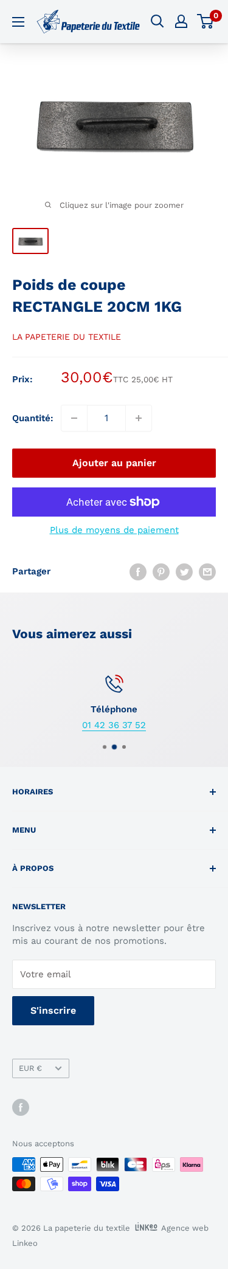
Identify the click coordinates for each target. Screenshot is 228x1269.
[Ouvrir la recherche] (157, 21)
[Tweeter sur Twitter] (184, 571)
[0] (205, 21)
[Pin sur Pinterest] (161, 571)
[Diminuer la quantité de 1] (74, 418)
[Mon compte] (181, 21)
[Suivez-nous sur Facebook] (20, 1107)
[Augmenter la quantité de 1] (138, 418)
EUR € (30, 1068)
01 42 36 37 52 (114, 725)
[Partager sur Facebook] (138, 571)
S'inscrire (53, 1010)
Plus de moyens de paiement (114, 529)
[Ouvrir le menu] (18, 22)
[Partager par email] (207, 571)
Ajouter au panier (114, 463)
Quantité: (33, 418)
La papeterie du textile (66, 337)
